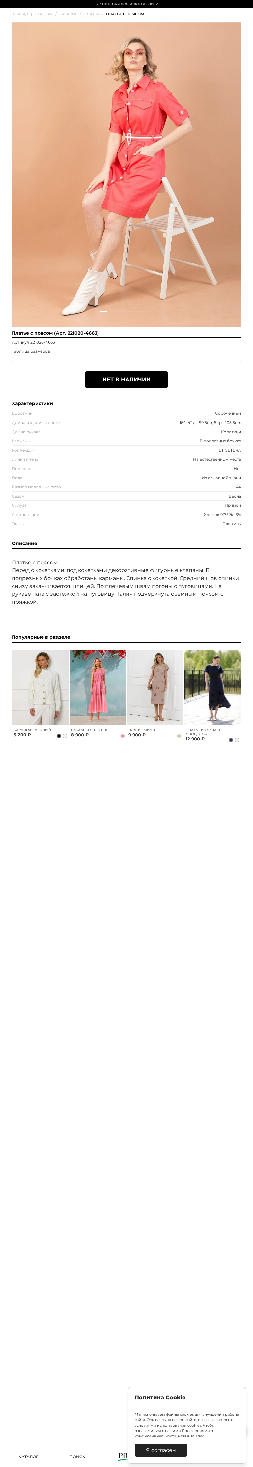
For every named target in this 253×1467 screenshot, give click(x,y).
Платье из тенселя (89, 730)
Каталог (28, 1456)
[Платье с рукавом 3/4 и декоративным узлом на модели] (155, 687)
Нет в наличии (126, 379)
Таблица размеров (31, 351)
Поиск (77, 1456)
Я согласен (161, 1450)
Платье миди (141, 730)
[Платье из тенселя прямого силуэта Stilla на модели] (98, 687)
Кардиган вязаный (32, 730)
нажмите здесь (192, 1436)
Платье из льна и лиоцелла (203, 732)
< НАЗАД (22, 14)
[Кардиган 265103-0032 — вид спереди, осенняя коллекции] (40, 687)
